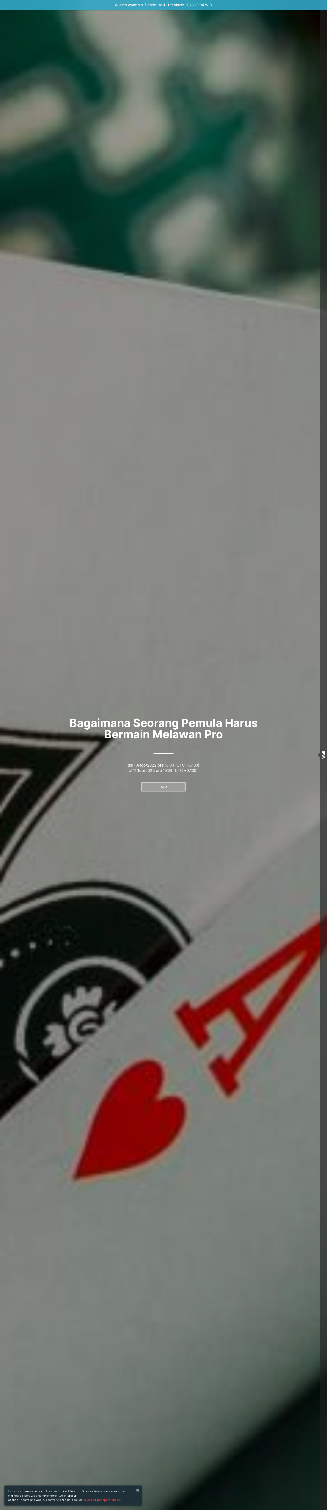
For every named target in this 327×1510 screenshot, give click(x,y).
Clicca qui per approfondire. (102, 1500)
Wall (323, 755)
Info (163, 786)
